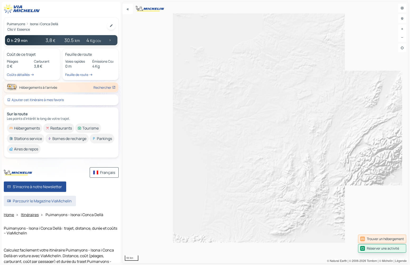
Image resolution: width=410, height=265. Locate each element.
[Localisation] (402, 48)
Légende (401, 261)
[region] (265, 132)
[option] (24, 128)
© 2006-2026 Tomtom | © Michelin (371, 261)
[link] (382, 239)
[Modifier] (111, 25)
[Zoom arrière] (402, 37)
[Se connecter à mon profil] (402, 8)
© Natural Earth (337, 261)
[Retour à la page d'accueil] (23, 9)
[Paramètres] (402, 18)
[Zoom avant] (402, 29)
